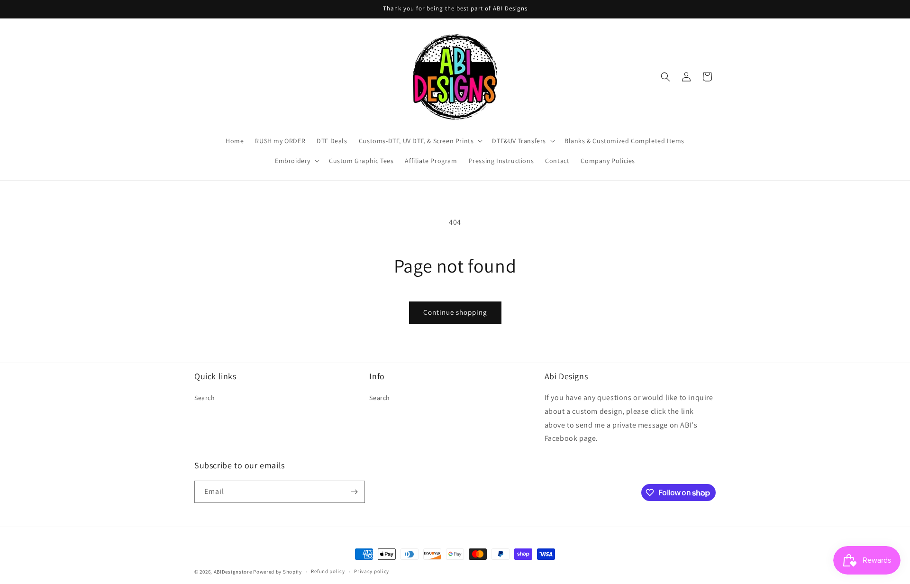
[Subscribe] (354, 492)
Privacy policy (371, 571)
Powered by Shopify (277, 571)
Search (204, 397)
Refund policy (328, 571)
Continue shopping (455, 312)
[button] (420, 141)
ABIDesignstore (233, 571)
